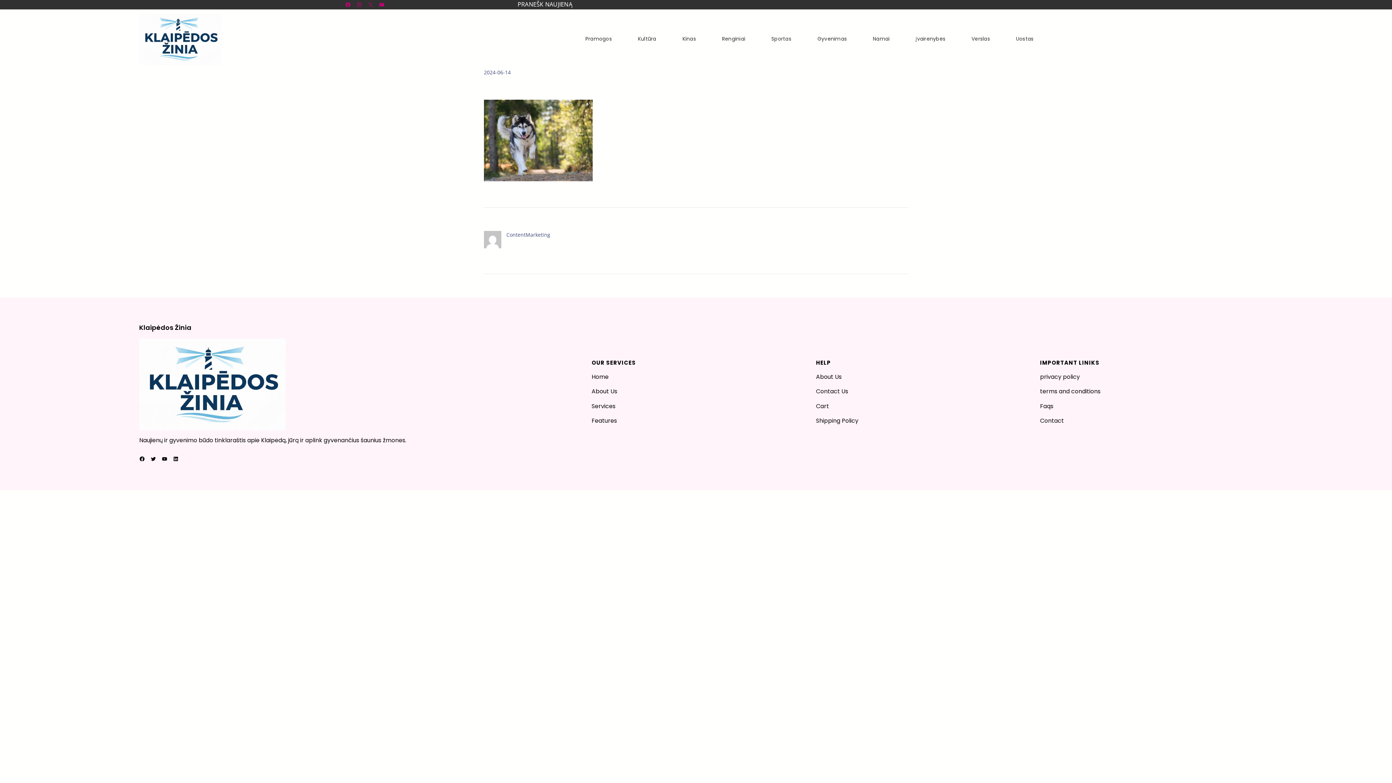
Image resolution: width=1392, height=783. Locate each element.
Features (604, 421)
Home (600, 377)
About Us (604, 391)
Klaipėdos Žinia (165, 327)
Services (604, 406)
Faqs (1046, 406)
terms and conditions (1070, 391)
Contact (1052, 421)
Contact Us (832, 391)
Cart (822, 406)
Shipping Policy (837, 421)
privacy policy (1060, 377)
